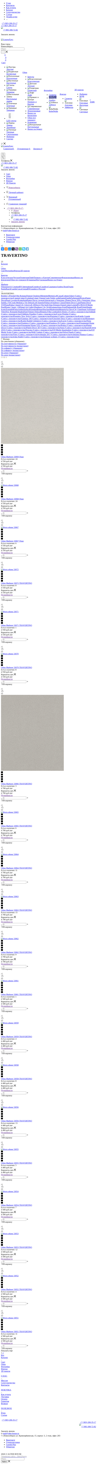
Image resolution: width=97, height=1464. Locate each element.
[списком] (4, 357)
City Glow (24, 305)
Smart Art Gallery (27, 307)
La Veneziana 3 (85, 300)
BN (28, 289)
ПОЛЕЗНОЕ (6, 1408)
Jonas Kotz (61, 307)
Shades (20, 312)
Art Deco (69, 309)
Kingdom (33, 309)
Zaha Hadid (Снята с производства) (28, 337)
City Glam (77, 309)
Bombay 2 (5, 296)
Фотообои (9, 271)
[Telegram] (27, 248)
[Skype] (23, 248)
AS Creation (14, 287)
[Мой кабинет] (2, 37)
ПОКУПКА (6, 1390)
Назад (16, 210)
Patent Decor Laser (73, 303)
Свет (3, 271)
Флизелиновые (68, 278)
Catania (16, 298)
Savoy (38, 305)
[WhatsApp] (20, 248)
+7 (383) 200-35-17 (9, 23)
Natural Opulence (33, 296)
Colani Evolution (26, 298)
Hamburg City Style (42, 307)
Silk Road (77, 307)
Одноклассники (13, 237)
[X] (13, 248)
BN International (25, 287)
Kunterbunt (22, 300)
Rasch (8, 289)
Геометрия (24, 278)
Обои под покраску (18, 280)
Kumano (53, 307)
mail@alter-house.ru (11, 230)
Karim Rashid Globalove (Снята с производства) (41, 321)
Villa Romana (20, 296)
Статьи (4, 1415)
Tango (63, 305)
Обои (3, 1364)
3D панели (25, 271)
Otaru (16, 309)
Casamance (52, 287)
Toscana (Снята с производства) (39, 330)
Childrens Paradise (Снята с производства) (39, 314)
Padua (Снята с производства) (74, 325)
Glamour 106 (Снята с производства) (36, 319)
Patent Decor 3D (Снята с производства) (43, 328)
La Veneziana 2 (60, 300)
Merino (51, 296)
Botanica (43, 312)
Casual (60, 296)
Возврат (4, 1403)
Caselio (14, 289)
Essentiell (10, 309)
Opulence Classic (58, 303)
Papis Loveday (12, 300)
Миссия (4, 1380)
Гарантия (5, 1401)
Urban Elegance (54, 305)
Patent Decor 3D (72, 300)
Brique (40, 309)
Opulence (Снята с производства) (35, 323)
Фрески (17, 271)
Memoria (62, 309)
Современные (56, 278)
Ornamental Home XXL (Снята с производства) (41, 325)
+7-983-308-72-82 (10, 30)
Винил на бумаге (55, 280)
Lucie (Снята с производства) (74, 321)
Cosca (19, 289)
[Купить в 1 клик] (2, 364)
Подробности (7, 468)
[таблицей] (6, 357)
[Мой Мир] (9, 248)
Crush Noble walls (52, 298)
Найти (4, 1462)
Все (2, 1355)
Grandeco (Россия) (37, 289)
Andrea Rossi (62, 287)
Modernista (54, 309)
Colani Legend (71, 305)
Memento (44, 296)
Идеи (3, 1413)
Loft (55, 296)
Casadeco (44, 287)
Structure (46, 309)
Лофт (31, 278)
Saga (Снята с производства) (72, 328)
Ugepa (24, 289)
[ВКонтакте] (2, 248)
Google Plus (11, 239)
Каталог (4, 1357)
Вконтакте (10, 235)
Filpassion (5, 287)
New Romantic (12, 312)
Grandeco (36, 287)
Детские (16, 278)
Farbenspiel (75, 298)
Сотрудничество (8, 1383)
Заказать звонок (18, 222)
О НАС (4, 1376)
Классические (7, 278)
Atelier (20, 309)
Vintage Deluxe (34, 312)
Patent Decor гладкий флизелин (40, 300)
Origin (83, 307)
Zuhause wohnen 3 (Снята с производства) (61, 337)
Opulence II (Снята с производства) (64, 323)
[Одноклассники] (6, 248)
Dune (25, 312)
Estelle (68, 298)
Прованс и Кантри (42, 278)
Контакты (5, 1385)
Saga (7, 305)
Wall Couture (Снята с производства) (47, 332)
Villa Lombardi (53, 312)
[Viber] (16, 248)
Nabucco (48, 303)
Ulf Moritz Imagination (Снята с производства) (72, 330)
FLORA (80, 305)
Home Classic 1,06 (12, 307)
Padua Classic (14, 305)
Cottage (66, 296)
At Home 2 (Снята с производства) (74, 312)
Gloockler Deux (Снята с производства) (69, 319)
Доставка (5, 1397)
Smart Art (85, 309)
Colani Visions (39, 298)
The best (44, 305)
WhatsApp (10, 242)
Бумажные (31, 280)
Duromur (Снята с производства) (64, 316)
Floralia (12, 296)
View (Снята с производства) (25, 334)
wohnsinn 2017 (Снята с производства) (54, 334)
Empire (63, 298)
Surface (26, 309)
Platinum (69, 307)
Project (83, 298)
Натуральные (42, 280)
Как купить (6, 1394)
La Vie (8, 303)
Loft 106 (32, 305)
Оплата (4, 1399)
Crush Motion (16, 303)
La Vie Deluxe (28, 303)
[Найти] (3, 52)
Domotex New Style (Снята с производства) (31, 316)
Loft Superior (39, 303)
